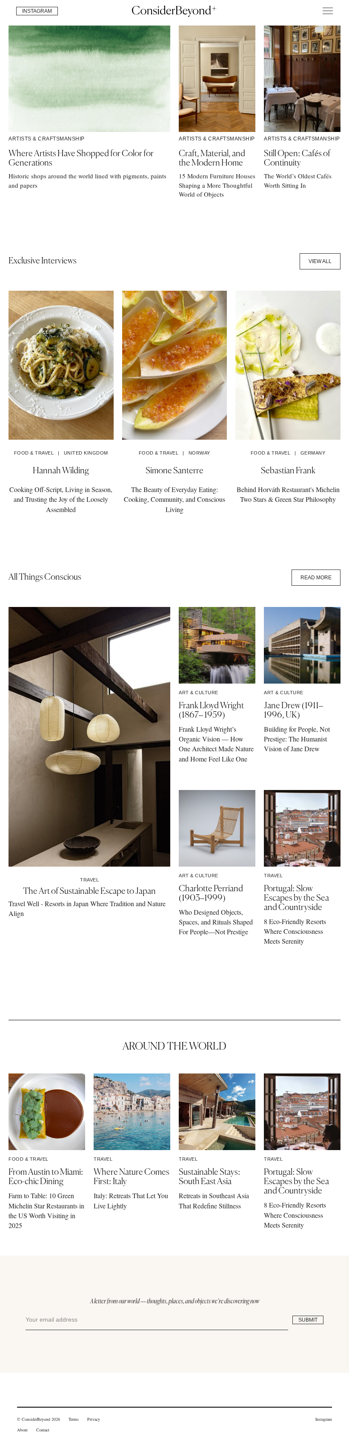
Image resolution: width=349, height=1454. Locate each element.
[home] (174, 10)
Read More (316, 578)
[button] (327, 11)
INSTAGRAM (37, 11)
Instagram (323, 1419)
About (22, 1430)
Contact (42, 1430)
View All (320, 261)
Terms (74, 1419)
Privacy (93, 1419)
